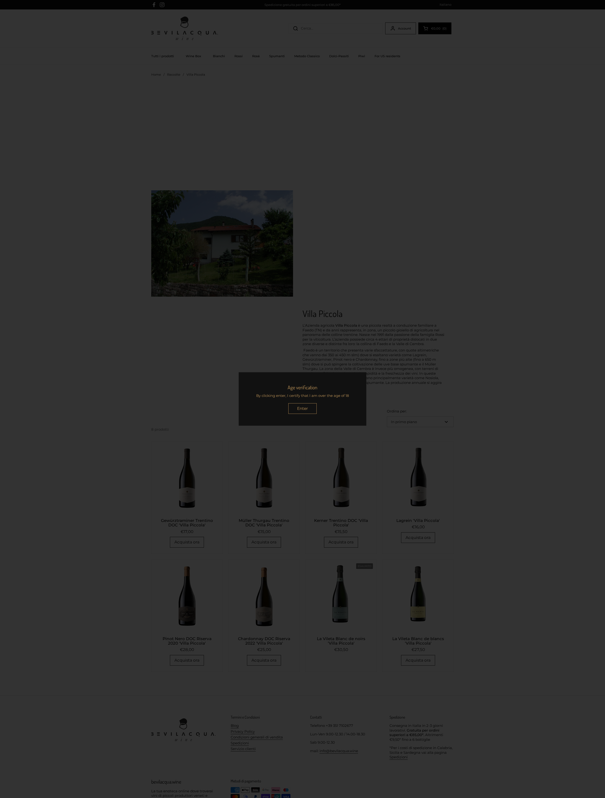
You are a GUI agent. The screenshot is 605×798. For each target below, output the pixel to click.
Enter (302, 408)
